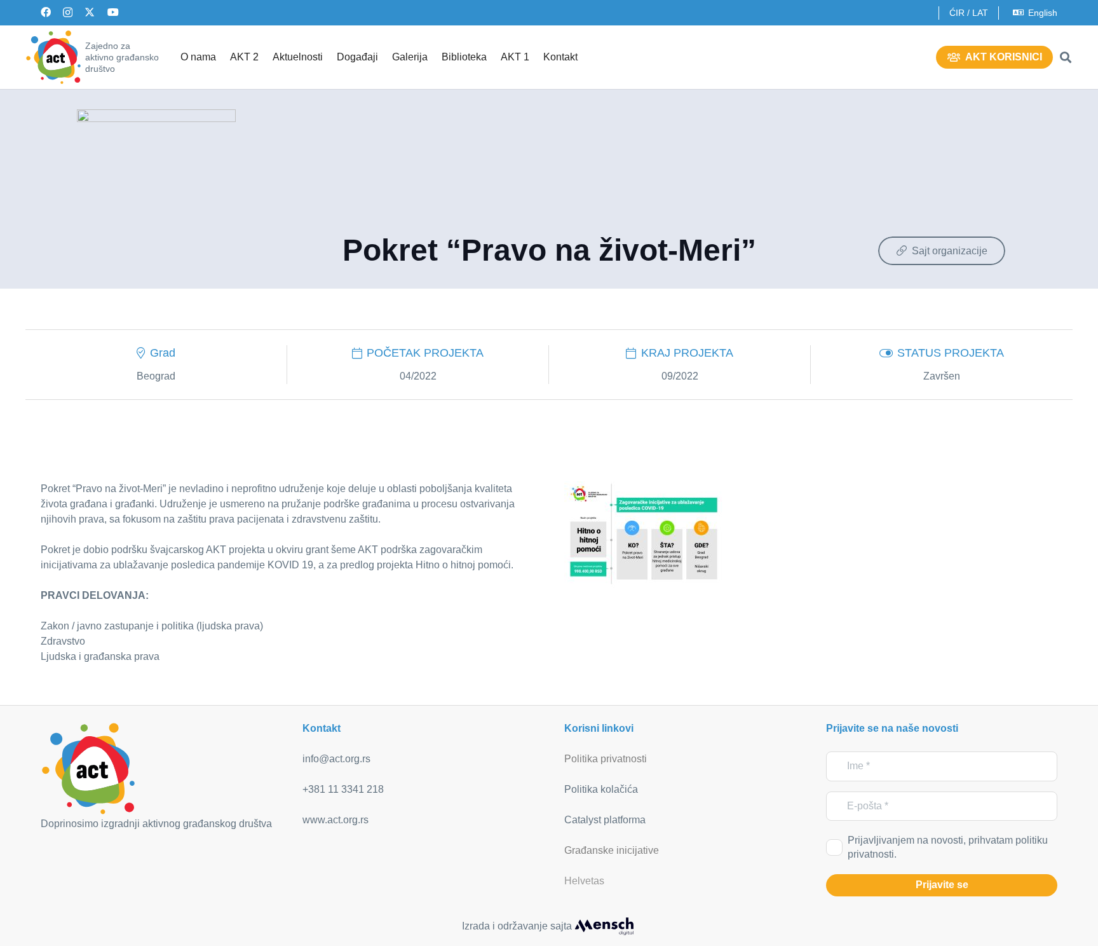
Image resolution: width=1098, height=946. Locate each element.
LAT (980, 13)
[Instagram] (67, 12)
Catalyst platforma (605, 819)
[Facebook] (46, 12)
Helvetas (584, 880)
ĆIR (957, 13)
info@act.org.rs (336, 758)
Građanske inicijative (611, 850)
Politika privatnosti (605, 758)
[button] (1065, 57)
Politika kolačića (601, 789)
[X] (90, 12)
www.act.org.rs (335, 819)
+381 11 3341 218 (343, 789)
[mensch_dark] (604, 926)
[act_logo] (53, 57)
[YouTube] (113, 12)
